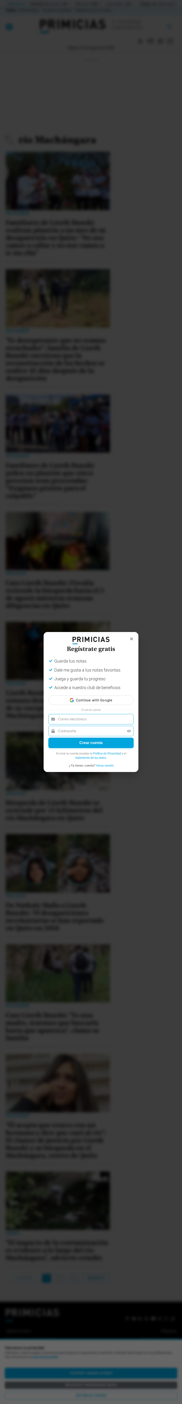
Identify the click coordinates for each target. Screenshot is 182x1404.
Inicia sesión (105, 765)
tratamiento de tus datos (90, 757)
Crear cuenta (91, 743)
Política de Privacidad (107, 753)
